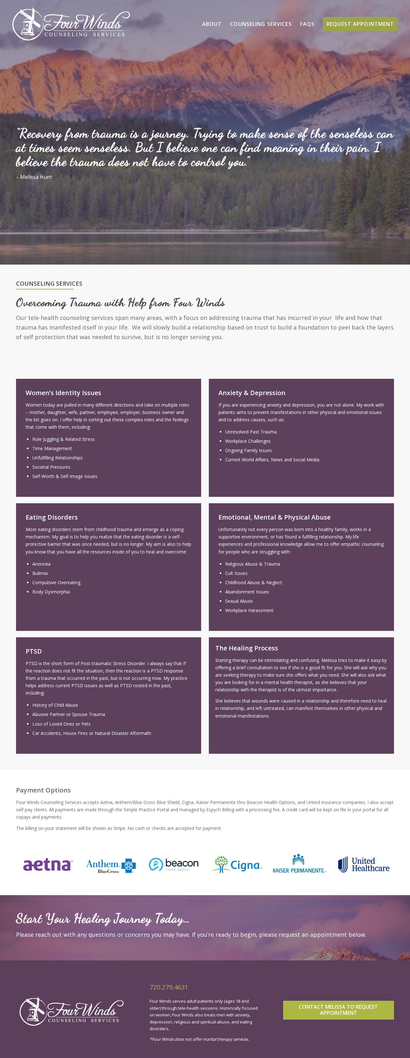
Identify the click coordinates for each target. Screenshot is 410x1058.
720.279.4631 (169, 987)
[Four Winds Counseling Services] (71, 24)
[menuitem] (212, 24)
